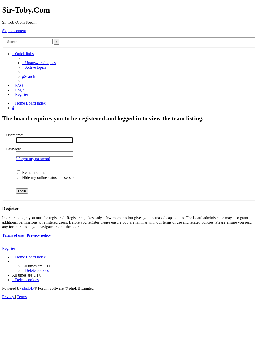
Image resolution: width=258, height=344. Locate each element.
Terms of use (13, 235)
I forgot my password (33, 159)
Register (8, 248)
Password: (14, 149)
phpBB (28, 288)
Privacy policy (39, 235)
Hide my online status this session (48, 177)
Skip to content (14, 31)
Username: (14, 135)
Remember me (33, 172)
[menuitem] (39, 63)
